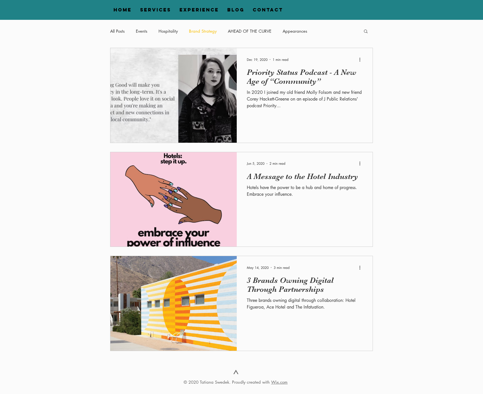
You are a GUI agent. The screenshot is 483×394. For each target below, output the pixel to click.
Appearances (295, 31)
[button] (365, 32)
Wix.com (279, 382)
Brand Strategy (203, 31)
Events (141, 31)
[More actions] (361, 59)
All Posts (117, 31)
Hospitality (168, 31)
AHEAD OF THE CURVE (249, 31)
